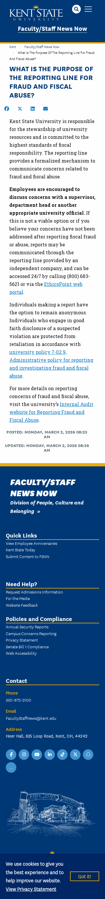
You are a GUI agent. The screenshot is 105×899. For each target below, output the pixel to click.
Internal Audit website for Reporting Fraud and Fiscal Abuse (51, 412)
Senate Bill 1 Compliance (27, 646)
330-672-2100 (18, 700)
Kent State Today (20, 549)
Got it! (84, 876)
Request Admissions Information (34, 591)
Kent (12, 46)
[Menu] (88, 9)
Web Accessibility (21, 653)
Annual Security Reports (27, 626)
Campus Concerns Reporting (31, 633)
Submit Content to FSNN (27, 556)
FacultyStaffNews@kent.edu (31, 718)
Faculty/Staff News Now (52, 28)
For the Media (18, 598)
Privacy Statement (22, 640)
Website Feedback (22, 605)
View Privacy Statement (31, 888)
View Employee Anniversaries (31, 543)
